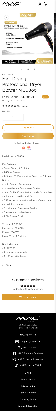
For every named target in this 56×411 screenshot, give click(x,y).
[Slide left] (21, 69)
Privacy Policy (28, 386)
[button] (9, 106)
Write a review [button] (28, 297)
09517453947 (30, 347)
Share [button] (8, 265)
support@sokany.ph (30, 341)
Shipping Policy (28, 399)
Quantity (6, 111)
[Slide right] (34, 69)
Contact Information (28, 406)
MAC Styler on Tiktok (31, 365)
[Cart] (46, 4)
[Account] (40, 4)
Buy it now (28, 136)
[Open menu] (52, 3)
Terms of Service (28, 392)
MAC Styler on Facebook (30, 353)
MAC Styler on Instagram (30, 359)
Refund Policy (28, 379)
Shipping (5, 101)
